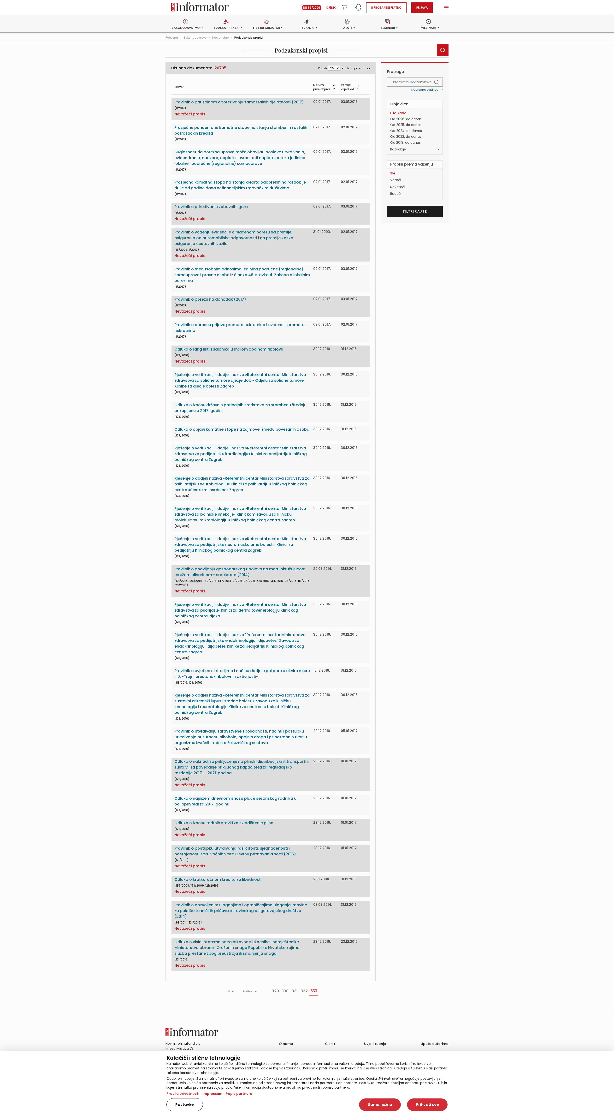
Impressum (212, 1093)
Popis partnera (239, 1093)
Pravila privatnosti (182, 1093)
